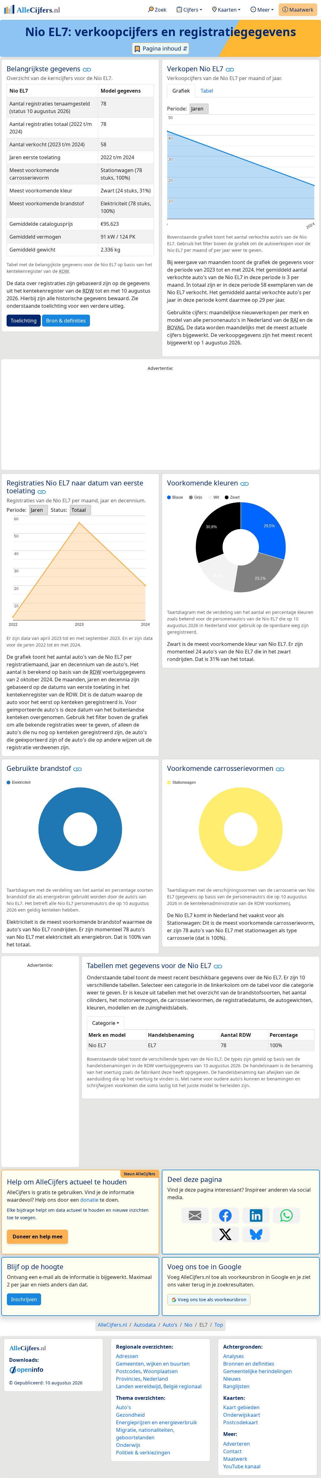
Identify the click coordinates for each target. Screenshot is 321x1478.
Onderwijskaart (241, 1414)
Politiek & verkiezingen (143, 1452)
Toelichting (24, 320)
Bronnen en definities (248, 1363)
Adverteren (236, 1443)
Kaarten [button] (227, 9)
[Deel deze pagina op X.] (225, 1234)
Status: (59, 509)
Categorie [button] (103, 1023)
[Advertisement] (160, 421)
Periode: (177, 108)
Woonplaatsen (160, 1371)
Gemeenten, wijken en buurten (153, 1363)
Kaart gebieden (241, 1407)
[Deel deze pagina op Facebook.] (225, 1215)
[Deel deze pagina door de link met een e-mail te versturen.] (195, 1215)
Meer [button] (263, 9)
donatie (89, 1199)
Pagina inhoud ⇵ (164, 48)
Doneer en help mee (37, 1236)
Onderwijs (128, 1445)
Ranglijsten (236, 1386)
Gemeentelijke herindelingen (257, 1371)
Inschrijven (24, 1299)
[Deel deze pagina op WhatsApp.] (286, 1215)
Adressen (127, 1356)
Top (218, 1324)
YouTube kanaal (241, 1466)
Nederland (155, 1378)
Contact (232, 1451)
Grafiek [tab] (181, 90)
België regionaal (182, 1386)
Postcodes (128, 1371)
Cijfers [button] (190, 9)
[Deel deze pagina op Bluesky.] (256, 1234)
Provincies (128, 1378)
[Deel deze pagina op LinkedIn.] (256, 1215)
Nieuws (232, 1378)
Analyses (233, 1356)
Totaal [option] (78, 509)
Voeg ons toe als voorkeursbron (212, 1299)
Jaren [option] (197, 108)
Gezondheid (130, 1414)
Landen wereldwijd (138, 1386)
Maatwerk (300, 9)
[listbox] (199, 109)
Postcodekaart (240, 1422)
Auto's (123, 1407)
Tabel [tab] (207, 90)
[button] (87, 69)
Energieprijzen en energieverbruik (156, 1422)
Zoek (160, 9)
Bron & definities (66, 320)
